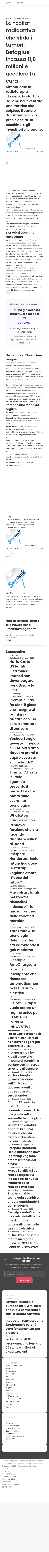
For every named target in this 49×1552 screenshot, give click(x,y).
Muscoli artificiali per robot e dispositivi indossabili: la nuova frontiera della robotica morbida (24, 906)
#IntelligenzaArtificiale (14, 1365)
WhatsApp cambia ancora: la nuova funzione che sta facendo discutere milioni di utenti (24, 829)
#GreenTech (10, 1385)
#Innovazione (11, 1371)
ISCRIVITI (24, 1280)
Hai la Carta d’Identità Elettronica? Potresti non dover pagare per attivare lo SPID (22, 675)
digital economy (14, 519)
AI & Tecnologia (12, 18)
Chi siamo (9, 1423)
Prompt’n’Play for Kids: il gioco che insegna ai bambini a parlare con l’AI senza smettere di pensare (23, 714)
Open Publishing (12, 1431)
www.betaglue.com (13, 465)
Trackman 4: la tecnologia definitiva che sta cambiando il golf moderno (24, 940)
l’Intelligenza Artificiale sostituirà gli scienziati (23, 443)
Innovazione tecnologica (17, 522)
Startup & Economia (13, 1399)
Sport (12, 925)
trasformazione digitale (17, 527)
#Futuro (9, 1390)
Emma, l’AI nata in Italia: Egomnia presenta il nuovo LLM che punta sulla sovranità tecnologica (23, 789)
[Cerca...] (46, 4)
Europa (8, 1407)
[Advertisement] (24, 491)
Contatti (9, 1420)
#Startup (9, 1368)
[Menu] (3, 4)
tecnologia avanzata (26, 525)
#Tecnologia (10, 1374)
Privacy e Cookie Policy (15, 1436)
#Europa (9, 1382)
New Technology (24, 18)
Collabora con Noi (13, 1428)
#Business (10, 1379)
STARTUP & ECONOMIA (19, 766)
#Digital (9, 1388)
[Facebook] (0, 1498)
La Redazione (29, 149)
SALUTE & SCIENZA (17, 886)
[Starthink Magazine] (14, 3)
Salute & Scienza (12, 1401)
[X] (6, 188)
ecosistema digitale (31, 519)
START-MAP (10, 1439)
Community (10, 1434)
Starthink (32, 1466)
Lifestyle (9, 1404)
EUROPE (13, 997)
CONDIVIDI (24, 323)
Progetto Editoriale (13, 1426)
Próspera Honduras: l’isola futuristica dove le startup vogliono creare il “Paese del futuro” (24, 868)
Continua (9, 553)
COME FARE (14, 655)
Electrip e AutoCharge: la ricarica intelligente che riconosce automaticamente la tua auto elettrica (24, 976)
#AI (7, 1377)
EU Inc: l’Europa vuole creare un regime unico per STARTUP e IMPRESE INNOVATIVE (24, 1015)
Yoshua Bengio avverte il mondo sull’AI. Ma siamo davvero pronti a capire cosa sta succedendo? (24, 750)
